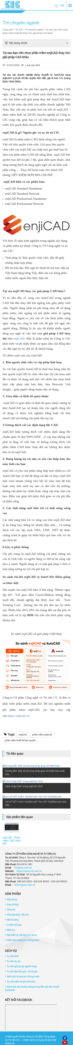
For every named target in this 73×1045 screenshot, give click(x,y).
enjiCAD (19, 338)
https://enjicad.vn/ (19, 716)
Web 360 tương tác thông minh (23, 940)
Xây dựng (12, 899)
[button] (56, 6)
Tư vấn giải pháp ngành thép (22, 966)
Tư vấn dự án (14, 961)
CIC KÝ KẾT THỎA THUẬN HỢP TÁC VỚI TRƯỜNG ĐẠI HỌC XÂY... (36, 803)
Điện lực (11, 930)
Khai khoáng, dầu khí (18, 914)
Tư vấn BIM (13, 956)
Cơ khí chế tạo (14, 924)
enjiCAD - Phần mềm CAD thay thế (12, 839)
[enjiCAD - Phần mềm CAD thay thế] (12, 827)
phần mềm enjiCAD (42, 734)
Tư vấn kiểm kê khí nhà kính (21, 981)
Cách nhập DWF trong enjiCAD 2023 (24, 786)
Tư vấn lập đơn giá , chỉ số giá (22, 971)
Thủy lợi (11, 909)
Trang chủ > (9, 29)
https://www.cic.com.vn (29, 871)
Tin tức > (20, 29)
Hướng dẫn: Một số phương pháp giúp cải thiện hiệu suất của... (35, 773)
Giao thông (13, 904)
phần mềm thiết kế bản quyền (20, 740)
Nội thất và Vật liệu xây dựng (22, 935)
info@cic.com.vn (23, 867)
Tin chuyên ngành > (35, 29)
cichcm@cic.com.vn (24, 884)
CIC (55, 697)
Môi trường (13, 919)
